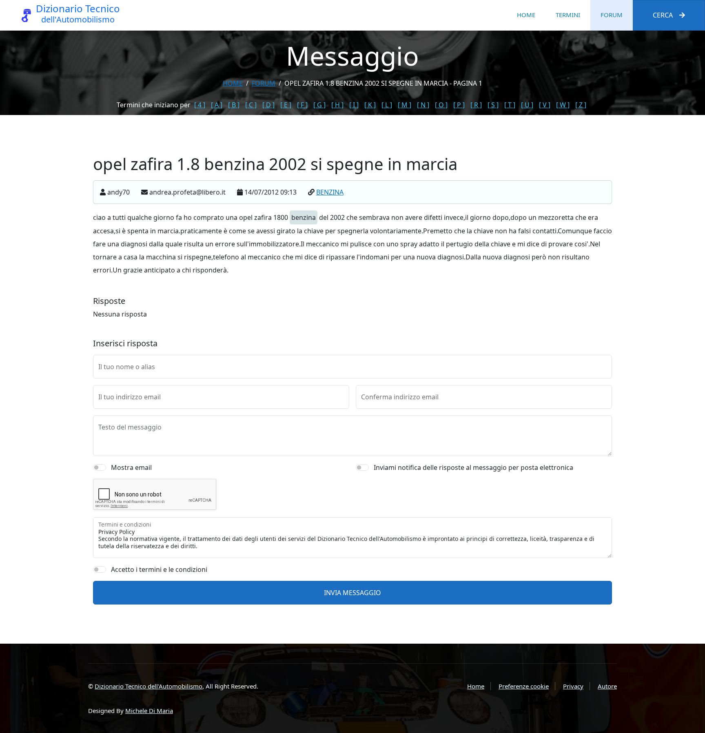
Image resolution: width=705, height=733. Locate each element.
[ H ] (337, 104)
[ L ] (386, 104)
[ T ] (509, 104)
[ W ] (563, 104)
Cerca (663, 15)
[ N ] (423, 104)
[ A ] (216, 104)
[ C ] (251, 104)
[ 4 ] (199, 104)
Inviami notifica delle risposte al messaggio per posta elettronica (473, 467)
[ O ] (441, 104)
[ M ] (404, 104)
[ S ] (493, 104)
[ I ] (354, 104)
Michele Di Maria (149, 710)
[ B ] (233, 104)
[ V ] (544, 104)
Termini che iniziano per (154, 104)
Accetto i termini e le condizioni (159, 569)
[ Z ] (580, 104)
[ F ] (302, 104)
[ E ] (285, 104)
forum (263, 83)
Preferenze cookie (524, 686)
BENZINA (330, 192)
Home (526, 15)
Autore (607, 686)
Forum (612, 15)
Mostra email (131, 467)
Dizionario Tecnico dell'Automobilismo (148, 686)
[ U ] (527, 104)
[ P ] (459, 104)
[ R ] (476, 104)
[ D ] (268, 104)
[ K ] (370, 104)
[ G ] (319, 104)
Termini (568, 15)
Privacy (573, 686)
